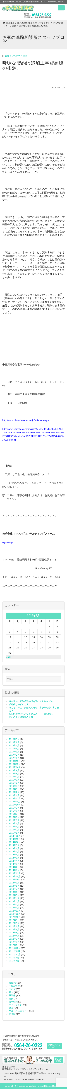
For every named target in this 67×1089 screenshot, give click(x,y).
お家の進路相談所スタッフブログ (31, 23)
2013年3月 (14, 901)
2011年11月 (14, 951)
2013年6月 (14, 892)
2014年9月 (14, 845)
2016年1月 (14, 795)
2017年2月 (14, 755)
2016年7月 (14, 776)
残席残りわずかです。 (20, 704)
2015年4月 (14, 823)
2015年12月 (15, 798)
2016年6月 (14, 780)
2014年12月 (15, 836)
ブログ (12, 989)
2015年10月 (15, 804)
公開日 (16, 55)
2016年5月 (14, 783)
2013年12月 (15, 873)
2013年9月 (14, 882)
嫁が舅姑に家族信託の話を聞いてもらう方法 (31, 701)
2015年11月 (14, 801)
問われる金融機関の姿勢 (21, 717)
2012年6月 (14, 929)
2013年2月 (14, 904)
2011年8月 (14, 960)
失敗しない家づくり (19, 1011)
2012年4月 (14, 935)
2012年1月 (14, 945)
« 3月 (8, 657)
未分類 (12, 1014)
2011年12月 (14, 948)
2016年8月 (14, 773)
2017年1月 (14, 758)
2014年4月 (14, 861)
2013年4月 (14, 898)
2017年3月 (14, 751)
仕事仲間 (13, 1001)
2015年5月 (14, 820)
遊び (11, 998)
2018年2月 (14, 742)
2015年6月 (14, 817)
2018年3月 (14, 739)
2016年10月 (15, 767)
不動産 (12, 995)
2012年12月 (15, 911)
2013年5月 (14, 895)
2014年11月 (14, 839)
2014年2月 (14, 867)
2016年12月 (15, 761)
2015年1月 (14, 833)
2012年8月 (14, 923)
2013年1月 (14, 907)
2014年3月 (14, 864)
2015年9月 (14, 808)
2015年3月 (14, 826)
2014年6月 (14, 854)
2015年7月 (14, 814)
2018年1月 (14, 745)
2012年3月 (14, 939)
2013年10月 (15, 879)
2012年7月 (14, 926)
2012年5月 (14, 932)
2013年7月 (14, 889)
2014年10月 (15, 842)
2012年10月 (15, 917)
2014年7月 (14, 851)
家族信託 (13, 983)
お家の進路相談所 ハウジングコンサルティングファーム (18, 8)
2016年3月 (14, 789)
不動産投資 (14, 986)
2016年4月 (14, 786)
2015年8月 (14, 811)
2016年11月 (14, 764)
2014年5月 (14, 857)
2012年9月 (14, 920)
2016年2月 (14, 792)
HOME (9, 23)
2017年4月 (14, 748)
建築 (11, 1008)
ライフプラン (15, 1005)
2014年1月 (14, 870)
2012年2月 (14, 942)
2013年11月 (14, 876)
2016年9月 (14, 770)
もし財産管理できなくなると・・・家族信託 (31, 714)
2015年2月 (14, 829)
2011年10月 (14, 954)
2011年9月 (14, 957)
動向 (11, 992)
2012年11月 (14, 914)
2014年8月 (14, 848)
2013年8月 (14, 886)
